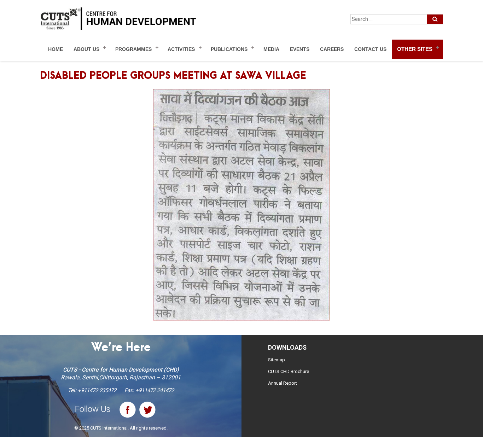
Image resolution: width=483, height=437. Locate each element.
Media (271, 49)
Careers (332, 49)
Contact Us (370, 49)
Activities (181, 49)
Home (55, 49)
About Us (86, 49)
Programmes (133, 49)
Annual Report (282, 383)
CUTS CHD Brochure (288, 371)
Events (299, 49)
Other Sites (414, 49)
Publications (229, 49)
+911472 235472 (97, 390)
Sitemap (276, 359)
